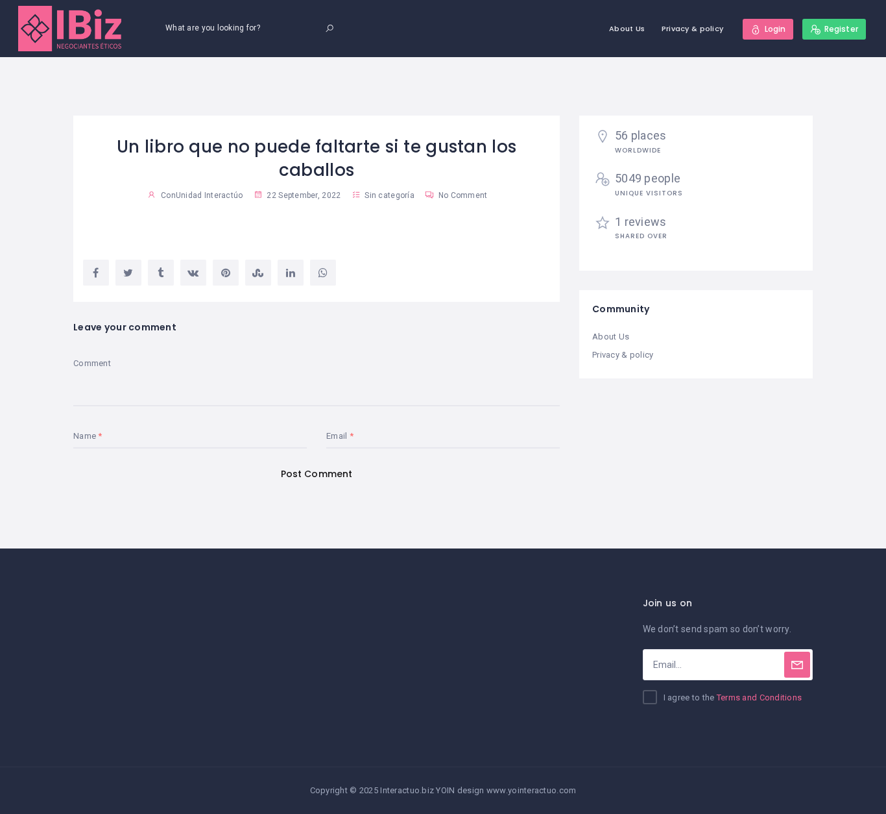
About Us (627, 28)
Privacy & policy (692, 28)
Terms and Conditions (759, 697)
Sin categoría (389, 195)
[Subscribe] (797, 665)
